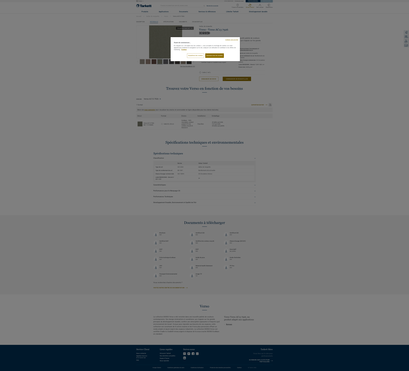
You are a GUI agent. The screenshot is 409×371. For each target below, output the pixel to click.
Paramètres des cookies (195, 55)
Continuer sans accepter (231, 39)
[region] (205, 49)
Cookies (184, 49)
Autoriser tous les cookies (214, 55)
